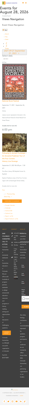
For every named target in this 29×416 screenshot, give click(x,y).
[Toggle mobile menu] (26, 3)
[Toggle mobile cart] (23, 3)
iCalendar (8, 208)
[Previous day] (6, 43)
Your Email (23, 282)
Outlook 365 (8, 210)
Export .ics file (9, 216)
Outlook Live (8, 213)
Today (7, 48)
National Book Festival (10, 101)
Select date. (7, 56)
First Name (23, 266)
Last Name (23, 274)
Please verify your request (23, 292)
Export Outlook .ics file (11, 218)
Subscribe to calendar (12, 201)
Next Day (7, 196)
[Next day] (6, 46)
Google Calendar (10, 205)
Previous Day (11, 194)
